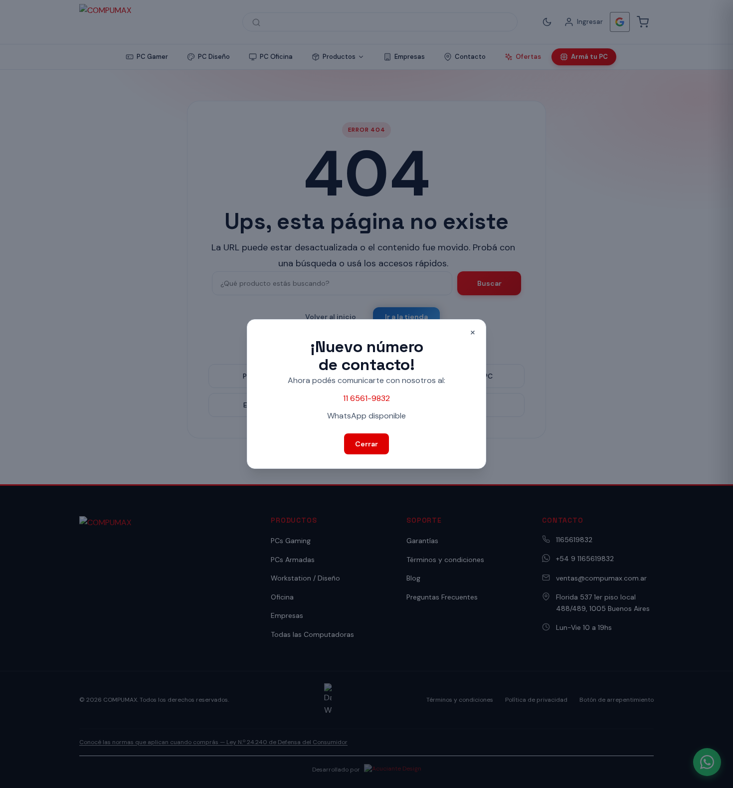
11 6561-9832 (366, 398)
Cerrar (366, 443)
